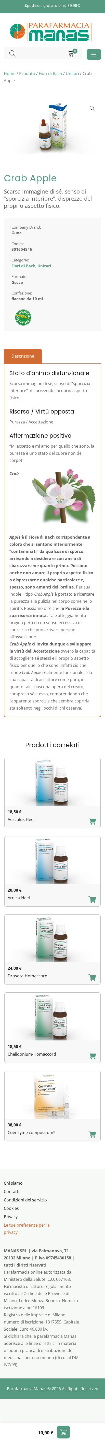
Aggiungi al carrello (63, 1432)
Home (10, 73)
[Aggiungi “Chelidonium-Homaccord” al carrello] (92, 1056)
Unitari (72, 73)
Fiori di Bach (50, 73)
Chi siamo (13, 1183)
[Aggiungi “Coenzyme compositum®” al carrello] (92, 1135)
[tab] (23, 356)
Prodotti (27, 73)
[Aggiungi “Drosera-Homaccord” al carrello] (92, 978)
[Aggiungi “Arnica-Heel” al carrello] (92, 900)
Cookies (11, 1208)
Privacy (11, 1216)
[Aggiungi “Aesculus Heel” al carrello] (92, 822)
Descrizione (22, 356)
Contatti (11, 1191)
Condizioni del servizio (25, 1200)
